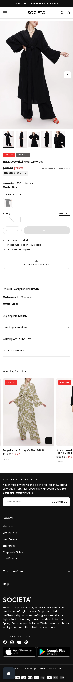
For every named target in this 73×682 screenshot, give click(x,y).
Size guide (64, 214)
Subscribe (59, 501)
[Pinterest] (26, 642)
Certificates (10, 558)
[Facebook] (5, 642)
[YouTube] (19, 642)
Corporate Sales (13, 552)
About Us (8, 526)
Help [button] (6, 584)
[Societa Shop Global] (17, 599)
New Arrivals (10, 539)
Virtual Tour (10, 533)
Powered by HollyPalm (49, 668)
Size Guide (9, 545)
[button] (5, 13)
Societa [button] (8, 518)
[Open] (9, 673)
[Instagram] (12, 642)
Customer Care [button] (13, 571)
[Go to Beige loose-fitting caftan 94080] (28, 412)
